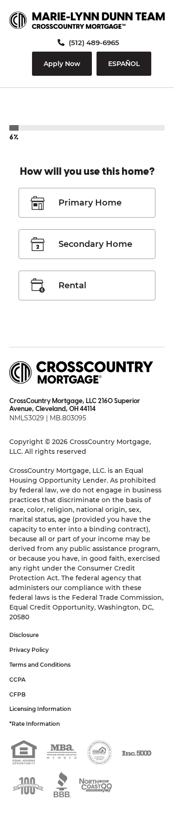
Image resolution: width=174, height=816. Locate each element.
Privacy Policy (29, 649)
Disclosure (24, 634)
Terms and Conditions (40, 664)
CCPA (17, 679)
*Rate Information (34, 723)
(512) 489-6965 (93, 42)
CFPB (17, 694)
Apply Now (62, 64)
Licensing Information (40, 708)
